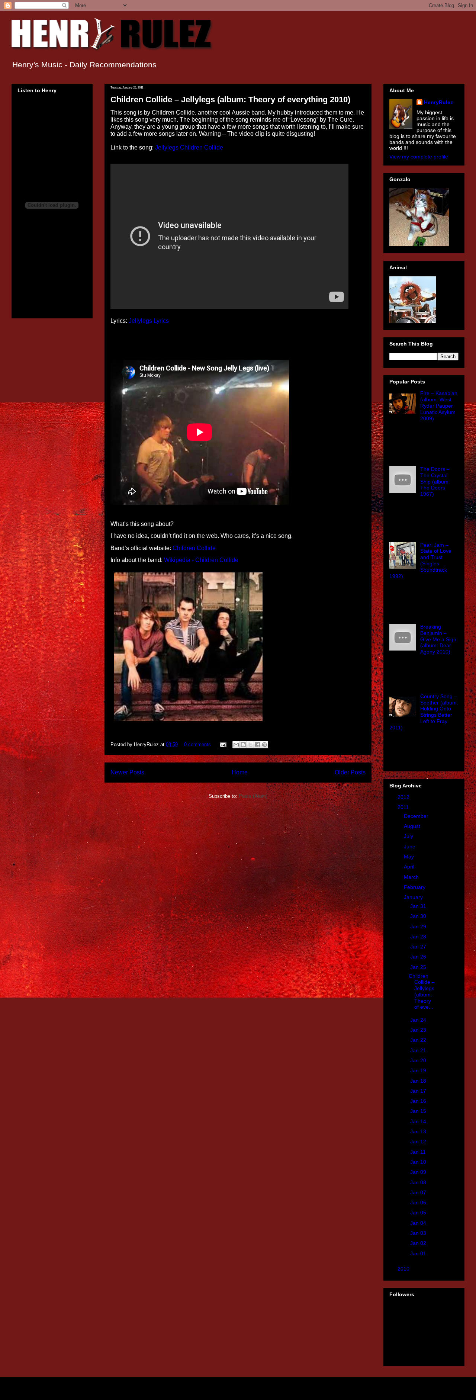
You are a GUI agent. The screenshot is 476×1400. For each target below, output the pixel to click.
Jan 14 (419, 1121)
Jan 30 (419, 916)
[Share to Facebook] (257, 744)
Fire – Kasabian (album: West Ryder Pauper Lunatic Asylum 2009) (438, 405)
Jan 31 (419, 906)
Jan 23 (419, 1030)
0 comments (197, 744)
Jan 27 (419, 947)
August (413, 826)
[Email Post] (222, 744)
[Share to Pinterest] (264, 744)
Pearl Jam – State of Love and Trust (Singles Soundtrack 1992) (420, 560)
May (409, 857)
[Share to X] (250, 744)
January (414, 897)
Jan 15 (419, 1111)
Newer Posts (127, 772)
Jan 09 (419, 1172)
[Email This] (236, 744)
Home (240, 772)
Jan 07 (419, 1192)
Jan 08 (419, 1182)
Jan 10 (419, 1162)
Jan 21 (419, 1050)
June (410, 847)
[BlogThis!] (243, 744)
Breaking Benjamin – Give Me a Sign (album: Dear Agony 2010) (438, 639)
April (410, 867)
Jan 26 (419, 957)
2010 (404, 1269)
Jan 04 (419, 1223)
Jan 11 (418, 1152)
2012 (404, 797)
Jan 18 (419, 1081)
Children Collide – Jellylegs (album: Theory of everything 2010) (230, 99)
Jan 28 (419, 937)
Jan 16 (419, 1101)
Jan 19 (419, 1070)
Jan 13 (419, 1131)
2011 (404, 807)
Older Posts (350, 772)
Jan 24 (419, 1020)
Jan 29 (419, 926)
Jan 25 (419, 967)
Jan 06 (419, 1202)
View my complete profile (418, 157)
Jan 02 (419, 1243)
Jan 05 (419, 1213)
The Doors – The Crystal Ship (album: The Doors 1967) (435, 481)
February (415, 887)
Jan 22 (419, 1040)
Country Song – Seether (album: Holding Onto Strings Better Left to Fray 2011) (423, 711)
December (417, 816)
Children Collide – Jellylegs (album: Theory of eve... (422, 991)
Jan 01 (419, 1253)
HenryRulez (438, 102)
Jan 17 (419, 1091)
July (409, 836)
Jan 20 (419, 1060)
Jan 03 (419, 1233)
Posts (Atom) (253, 796)
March (412, 877)
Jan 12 (419, 1141)
